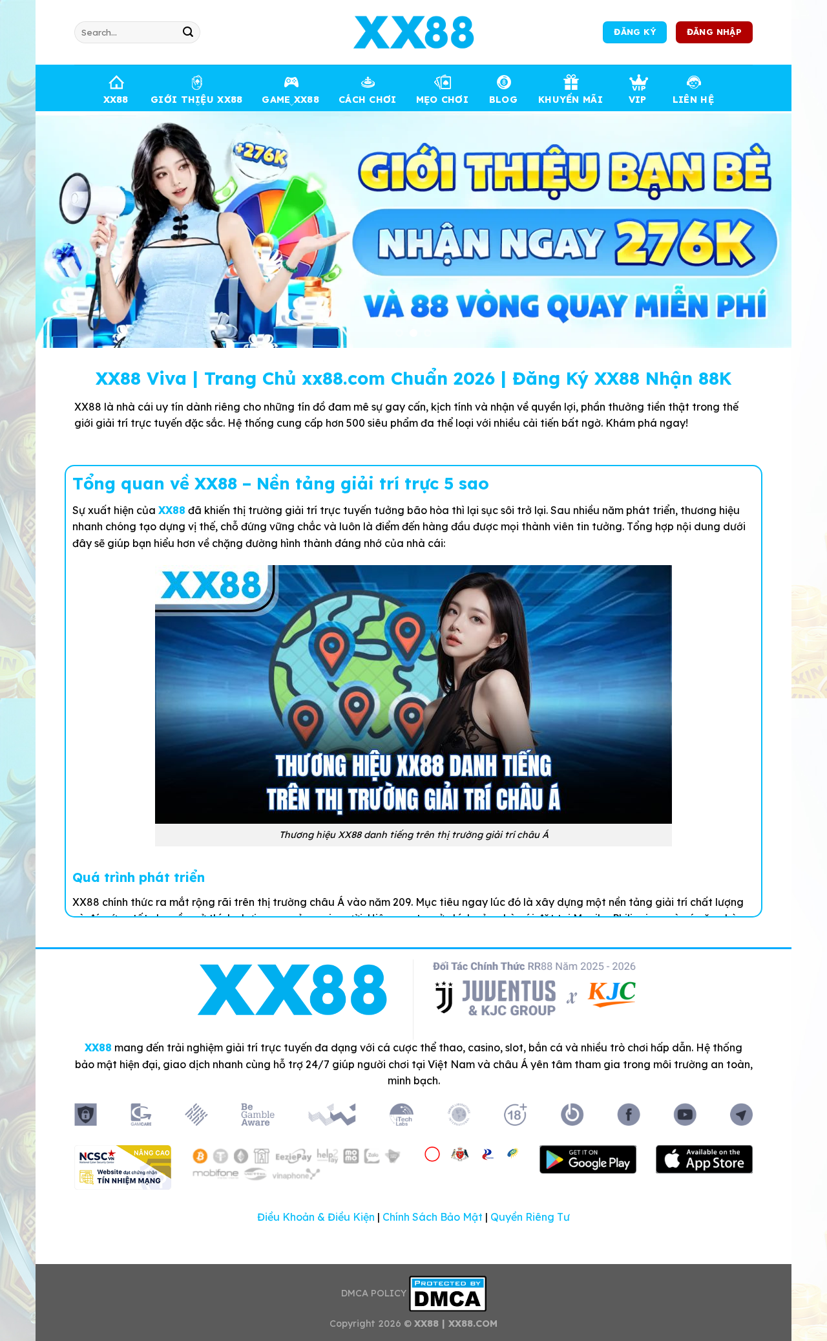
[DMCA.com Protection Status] (448, 1292)
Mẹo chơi (442, 99)
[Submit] (188, 32)
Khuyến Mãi (570, 99)
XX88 (116, 99)
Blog (503, 99)
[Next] (759, 229)
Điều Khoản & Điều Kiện (316, 1216)
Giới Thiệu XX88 (196, 99)
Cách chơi (368, 99)
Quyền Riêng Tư (530, 1216)
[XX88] (413, 32)
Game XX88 (290, 99)
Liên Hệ (693, 99)
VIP (638, 99)
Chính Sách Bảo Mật (432, 1216)
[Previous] (67, 229)
